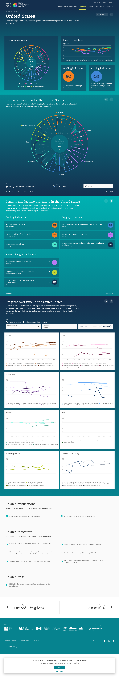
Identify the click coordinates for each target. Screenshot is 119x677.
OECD (88, 2)
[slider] (102, 326)
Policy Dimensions (70, 6)
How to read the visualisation (26, 191)
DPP (103, 2)
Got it (60, 667)
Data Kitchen (99, 6)
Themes (90, 6)
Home (60, 6)
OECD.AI (96, 2)
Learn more (59, 671)
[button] (59, 326)
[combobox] (59, 326)
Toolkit (8, 11)
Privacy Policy (25, 640)
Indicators (109, 6)
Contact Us (36, 640)
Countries (82, 6)
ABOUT (111, 2)
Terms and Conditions (10, 640)
